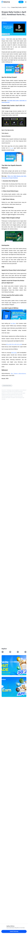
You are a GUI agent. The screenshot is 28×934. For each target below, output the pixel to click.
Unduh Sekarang (14, 931)
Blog (8, 7)
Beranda (4, 7)
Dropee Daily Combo (7, 385)
